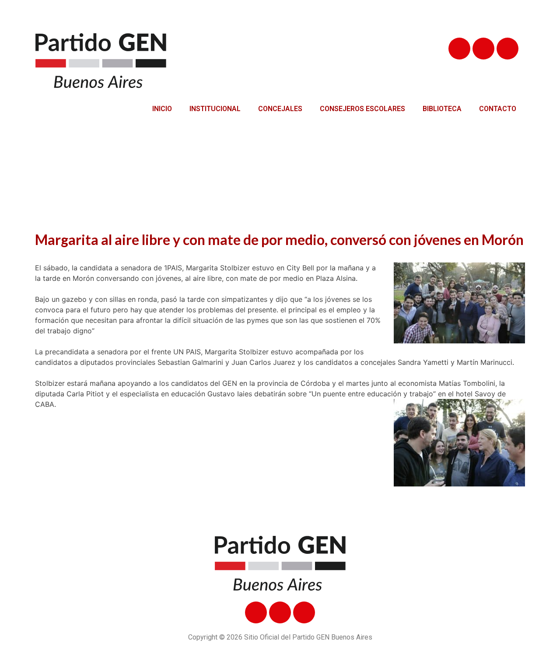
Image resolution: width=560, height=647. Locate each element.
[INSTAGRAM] (507, 48)
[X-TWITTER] (483, 48)
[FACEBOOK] (459, 48)
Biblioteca (442, 109)
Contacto (497, 109)
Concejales (280, 109)
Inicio (162, 109)
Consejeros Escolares (362, 109)
